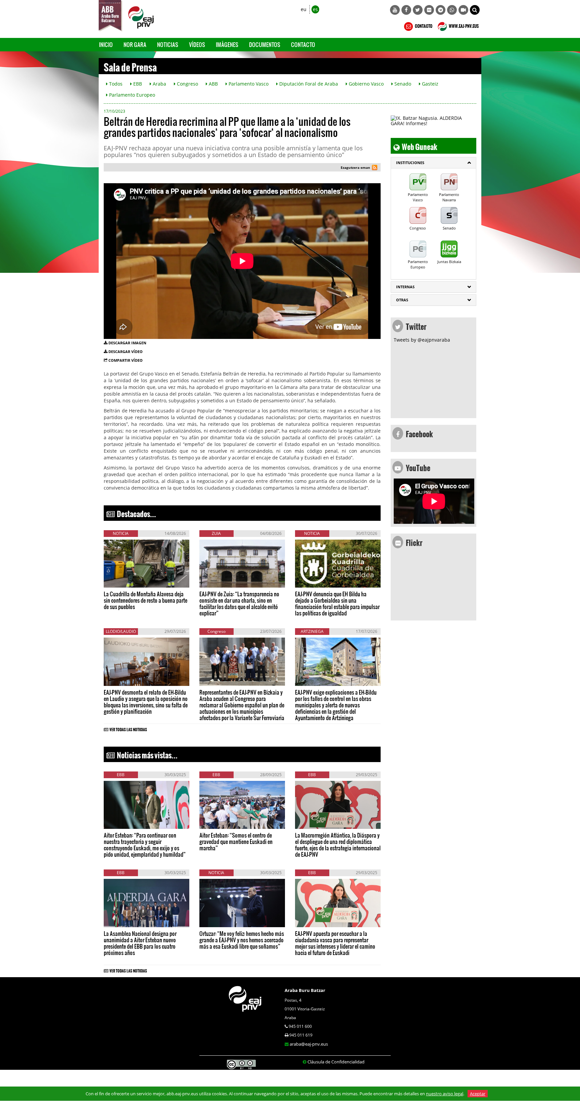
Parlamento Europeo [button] (131, 95)
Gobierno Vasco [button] (365, 84)
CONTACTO (423, 25)
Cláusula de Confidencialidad (336, 1062)
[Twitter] (418, 10)
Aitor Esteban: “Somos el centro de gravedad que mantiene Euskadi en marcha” (236, 841)
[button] (475, 10)
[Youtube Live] (463, 10)
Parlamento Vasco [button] (248, 84)
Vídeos (197, 44)
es (315, 9)
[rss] (374, 168)
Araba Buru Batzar (305, 990)
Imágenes (227, 44)
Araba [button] (158, 84)
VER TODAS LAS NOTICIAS (128, 728)
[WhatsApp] (452, 10)
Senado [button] (402, 84)
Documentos (264, 44)
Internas (405, 286)
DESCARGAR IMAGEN (127, 342)
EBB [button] (137, 84)
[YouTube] (395, 10)
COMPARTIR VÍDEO (125, 360)
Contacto (303, 44)
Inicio (106, 44)
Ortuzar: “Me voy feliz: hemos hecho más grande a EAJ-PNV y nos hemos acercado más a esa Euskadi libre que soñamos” (241, 940)
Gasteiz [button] (429, 84)
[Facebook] (406, 10)
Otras (402, 299)
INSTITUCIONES (410, 162)
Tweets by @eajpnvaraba (422, 340)
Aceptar (477, 1094)
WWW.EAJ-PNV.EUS (463, 25)
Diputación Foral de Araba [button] (308, 84)
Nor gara (135, 44)
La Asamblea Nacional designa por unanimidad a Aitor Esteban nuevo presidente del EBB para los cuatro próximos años (140, 943)
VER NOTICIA (124, 581)
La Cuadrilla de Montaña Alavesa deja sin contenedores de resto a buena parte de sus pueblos (145, 600)
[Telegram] (440, 10)
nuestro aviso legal (444, 1094)
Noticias (167, 44)
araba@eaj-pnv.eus (309, 1044)
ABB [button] (212, 84)
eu (303, 9)
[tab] (433, 162)
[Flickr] (429, 10)
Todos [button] (115, 84)
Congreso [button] (187, 84)
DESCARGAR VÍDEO (125, 351)
